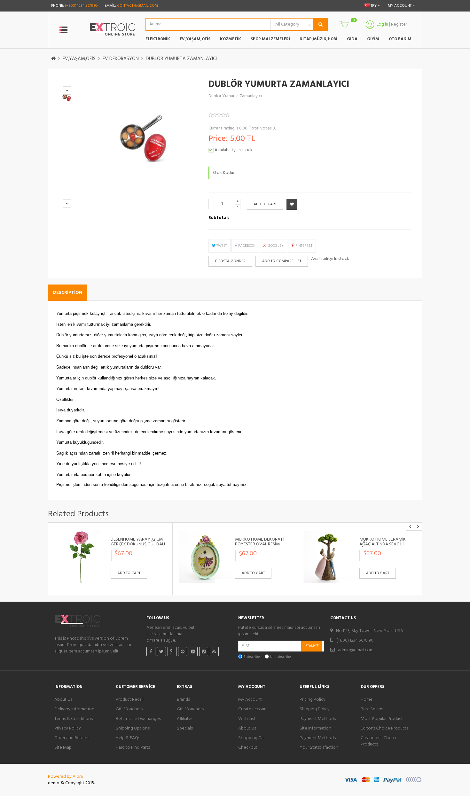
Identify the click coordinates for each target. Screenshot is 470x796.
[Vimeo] (203, 651)
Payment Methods (318, 719)
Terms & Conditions (73, 719)
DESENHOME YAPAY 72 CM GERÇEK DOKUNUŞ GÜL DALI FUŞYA (138, 544)
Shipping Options (133, 728)
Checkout (247, 748)
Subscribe (251, 657)
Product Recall (130, 700)
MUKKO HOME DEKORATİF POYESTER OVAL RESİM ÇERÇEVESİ (260, 544)
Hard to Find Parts (133, 748)
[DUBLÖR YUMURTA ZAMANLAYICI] (66, 97)
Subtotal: (218, 218)
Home (366, 700)
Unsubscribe (280, 657)
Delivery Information (74, 709)
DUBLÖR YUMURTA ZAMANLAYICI (181, 59)
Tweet (221, 246)
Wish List (246, 719)
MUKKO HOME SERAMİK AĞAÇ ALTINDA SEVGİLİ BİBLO (382, 544)
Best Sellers (372, 709)
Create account (253, 709)
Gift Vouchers (129, 709)
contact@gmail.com (137, 6)
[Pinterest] (182, 651)
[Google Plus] (172, 651)
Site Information (315, 728)
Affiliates (185, 719)
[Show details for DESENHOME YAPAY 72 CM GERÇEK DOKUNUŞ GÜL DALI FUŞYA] (81, 557)
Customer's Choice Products (379, 741)
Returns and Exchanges (138, 719)
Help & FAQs (128, 738)
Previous (67, 90)
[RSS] (214, 651)
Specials (185, 728)
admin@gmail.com (355, 650)
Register (399, 24)
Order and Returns (71, 738)
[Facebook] (150, 651)
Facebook (246, 246)
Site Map (63, 748)
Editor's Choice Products (384, 728)
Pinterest (303, 246)
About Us (63, 700)
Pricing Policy (312, 700)
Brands (183, 700)
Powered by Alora (65, 776)
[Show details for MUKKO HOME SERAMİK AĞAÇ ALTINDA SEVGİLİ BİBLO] (329, 557)
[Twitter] (161, 651)
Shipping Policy (315, 709)
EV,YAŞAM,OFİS (79, 59)
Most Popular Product (382, 719)
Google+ (275, 246)
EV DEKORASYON (121, 59)
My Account (250, 700)
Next (67, 203)
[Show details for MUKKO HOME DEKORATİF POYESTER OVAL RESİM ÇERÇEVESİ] (205, 557)
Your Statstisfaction (319, 748)
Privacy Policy (67, 728)
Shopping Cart (252, 738)
